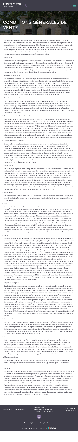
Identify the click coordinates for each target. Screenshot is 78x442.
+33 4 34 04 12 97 (70, 408)
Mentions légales (29, 423)
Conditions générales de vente (45, 423)
